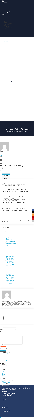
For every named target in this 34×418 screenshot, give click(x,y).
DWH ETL (3, 359)
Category (1, 154)
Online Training (7, 26)
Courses (3, 3)
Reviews (5, 178)
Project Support (6, 12)
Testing (1, 155)
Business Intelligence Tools (6, 354)
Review (1, 156)
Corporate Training (7, 11)
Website (1, 331)
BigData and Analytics (5, 353)
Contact (3, 14)
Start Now (3, 350)
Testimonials (6, 2)
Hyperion (3, 361)
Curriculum (6, 175)
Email (1, 329)
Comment (2, 344)
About (3, 1)
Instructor (1, 151)
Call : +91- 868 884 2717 (6, 381)
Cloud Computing (5, 355)
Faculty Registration (8, 24)
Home (3, 0)
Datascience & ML (6, 402)
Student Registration (7, 6)
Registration (4, 5)
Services (5, 25)
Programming (5, 400)
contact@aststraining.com (6, 382)
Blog (2, 4)
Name (1, 326)
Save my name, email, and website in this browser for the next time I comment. (14, 333)
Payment (3, 13)
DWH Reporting (4, 360)
